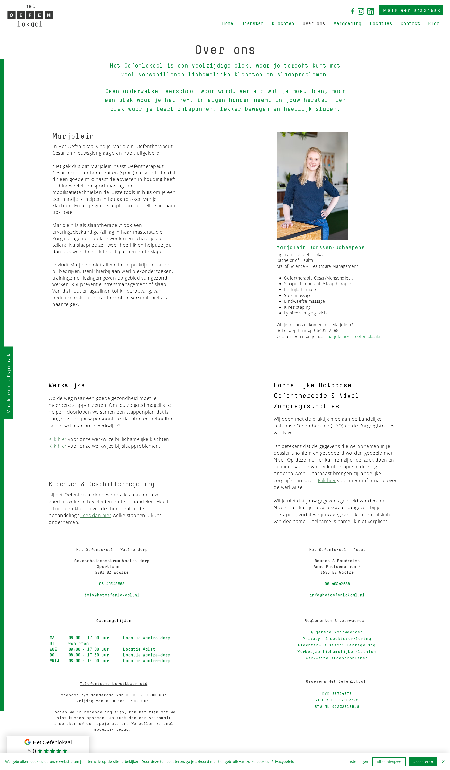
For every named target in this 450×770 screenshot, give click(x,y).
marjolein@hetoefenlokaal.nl (354, 336)
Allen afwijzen (389, 761)
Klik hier (58, 439)
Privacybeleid (283, 761)
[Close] (444, 761)
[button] (252, 24)
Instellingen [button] (358, 761)
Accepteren (423, 761)
